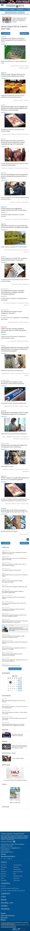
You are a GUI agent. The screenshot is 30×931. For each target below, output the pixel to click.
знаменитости (9, 219)
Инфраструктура (17, 876)
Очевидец (3, 880)
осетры (27, 375)
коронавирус (25, 202)
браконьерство (6, 373)
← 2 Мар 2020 (5, 33)
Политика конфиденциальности (8, 923)
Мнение (5, 730)
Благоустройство (18, 871)
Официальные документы (8, 856)
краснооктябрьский (11, 303)
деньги (22, 66)
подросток (12, 469)
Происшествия (5, 309)
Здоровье (3, 876)
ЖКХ (14, 873)
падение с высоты (24, 406)
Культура (3, 873)
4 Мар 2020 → (24, 33)
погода (22, 534)
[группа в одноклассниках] (6, 858)
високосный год (25, 438)
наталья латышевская (23, 341)
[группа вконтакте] (4, 858)
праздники (11, 168)
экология (21, 249)
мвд (20, 284)
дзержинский (8, 406)
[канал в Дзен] (9, 858)
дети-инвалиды (25, 168)
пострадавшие (21, 303)
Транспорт (16, 878)
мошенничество (16, 66)
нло (9, 341)
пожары (22, 322)
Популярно (6, 696)
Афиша (12, 9)
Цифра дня (6, 765)
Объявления (20, 9)
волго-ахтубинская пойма (11, 249)
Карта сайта (4, 917)
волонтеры (5, 168)
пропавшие (26, 471)
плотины (26, 252)
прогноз (27, 534)
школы (21, 100)
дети (27, 303)
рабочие (19, 202)
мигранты (13, 202)
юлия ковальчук (25, 219)
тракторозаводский (13, 322)
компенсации (20, 134)
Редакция (3, 854)
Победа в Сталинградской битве (9, 888)
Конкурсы (4, 906)
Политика (3, 865)
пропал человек (25, 469)
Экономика (4, 867)
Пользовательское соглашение (21, 922)
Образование (17, 869)
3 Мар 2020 (3, 44)
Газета (4, 784)
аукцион (26, 249)
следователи (25, 284)
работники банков (24, 68)
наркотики (15, 284)
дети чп (27, 305)
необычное (14, 341)
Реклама (3, 913)
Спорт (2, 878)
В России (5, 807)
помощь (18, 168)
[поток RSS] (11, 858)
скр (20, 373)
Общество (3, 72)
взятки (14, 503)
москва (13, 373)
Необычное (16, 880)
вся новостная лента (15, 669)
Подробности (5, 893)
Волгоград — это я (7, 902)
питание (26, 100)
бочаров (16, 100)
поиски (17, 469)
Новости (6, 9)
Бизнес (3, 869)
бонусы (27, 134)
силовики (23, 503)
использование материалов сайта (8, 927)
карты (27, 66)
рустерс (27, 322)
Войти (4, 920)
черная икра (25, 373)
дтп (4, 303)
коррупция (8, 503)
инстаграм (16, 219)
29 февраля (17, 438)
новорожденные (17, 436)
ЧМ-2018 (3, 886)
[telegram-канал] (1, 858)
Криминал (3, 36)
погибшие (15, 406)
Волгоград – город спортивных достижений (13, 890)
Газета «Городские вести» (8, 915)
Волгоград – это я (8, 753)
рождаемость (25, 436)
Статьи (3, 896)
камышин (5, 469)
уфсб (17, 373)
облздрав (9, 436)
